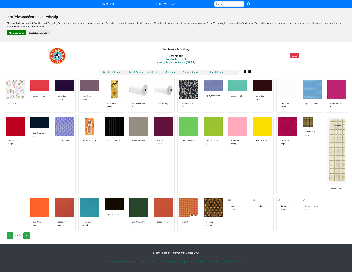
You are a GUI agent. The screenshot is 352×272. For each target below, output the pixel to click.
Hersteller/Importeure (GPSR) (175, 62)
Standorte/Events (176, 59)
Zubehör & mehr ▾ (219, 72)
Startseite (108, 4)
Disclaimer (214, 261)
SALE (294, 55)
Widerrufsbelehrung (148, 261)
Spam (240, 261)
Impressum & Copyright (194, 261)
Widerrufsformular (170, 261)
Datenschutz (228, 261)
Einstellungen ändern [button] (39, 33)
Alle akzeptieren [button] (16, 33)
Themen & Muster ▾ (193, 72)
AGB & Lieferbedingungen (122, 261)
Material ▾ (170, 72)
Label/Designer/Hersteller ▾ (143, 72)
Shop (159, 4)
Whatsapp (170, 4)
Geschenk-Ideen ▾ (112, 72)
